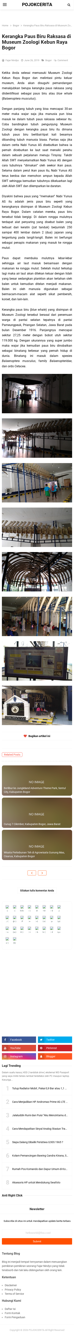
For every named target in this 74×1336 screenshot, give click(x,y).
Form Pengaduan (15, 1317)
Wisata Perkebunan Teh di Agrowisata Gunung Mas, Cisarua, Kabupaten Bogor (34, 854)
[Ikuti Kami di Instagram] (19, 1056)
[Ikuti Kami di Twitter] (55, 1040)
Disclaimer (11, 1285)
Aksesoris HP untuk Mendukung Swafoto (36, 1182)
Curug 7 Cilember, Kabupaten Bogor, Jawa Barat (32, 824)
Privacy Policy (13, 1289)
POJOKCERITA (36, 1330)
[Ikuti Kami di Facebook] (19, 1040)
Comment (62, 60)
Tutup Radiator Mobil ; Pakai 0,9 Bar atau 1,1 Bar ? (41, 1088)
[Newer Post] (32, 872)
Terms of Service (14, 1293)
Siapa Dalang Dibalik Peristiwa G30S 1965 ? (37, 1142)
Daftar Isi (10, 1308)
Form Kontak (12, 1313)
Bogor (48, 60)
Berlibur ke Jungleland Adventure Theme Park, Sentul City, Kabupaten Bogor (35, 790)
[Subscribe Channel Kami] (19, 1048)
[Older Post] (42, 872)
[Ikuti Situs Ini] (55, 1056)
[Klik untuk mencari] (69, 5)
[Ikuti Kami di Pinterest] (55, 1048)
